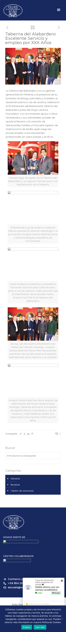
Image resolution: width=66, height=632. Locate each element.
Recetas (15, 484)
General (15, 478)
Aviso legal (18, 604)
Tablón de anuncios (22, 490)
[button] (58, 9)
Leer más (40, 627)
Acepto (26, 627)
